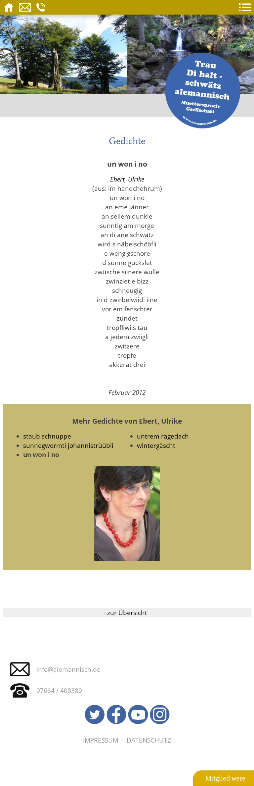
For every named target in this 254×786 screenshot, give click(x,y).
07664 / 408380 (59, 690)
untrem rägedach (163, 436)
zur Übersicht (127, 612)
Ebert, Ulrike (127, 179)
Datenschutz (149, 740)
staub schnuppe (47, 436)
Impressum (100, 740)
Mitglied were (225, 778)
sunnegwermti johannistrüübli (68, 445)
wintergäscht (156, 445)
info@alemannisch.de (68, 669)
